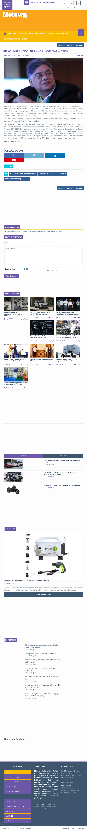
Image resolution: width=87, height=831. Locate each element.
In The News (10, 640)
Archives (9, 816)
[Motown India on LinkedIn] (75, 7)
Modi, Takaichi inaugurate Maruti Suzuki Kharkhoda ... (14, 360)
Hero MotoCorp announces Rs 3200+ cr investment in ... (41, 360)
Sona (27, 179)
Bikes (17, 782)
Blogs (24, 39)
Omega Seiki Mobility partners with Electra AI (41, 653)
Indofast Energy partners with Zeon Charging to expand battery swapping (42, 694)
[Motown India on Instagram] (68, 7)
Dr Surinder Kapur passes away (23, 174)
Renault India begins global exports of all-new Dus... (66, 360)
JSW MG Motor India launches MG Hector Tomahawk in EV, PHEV (56, 2)
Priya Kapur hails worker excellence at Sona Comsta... (67, 313)
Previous (68, 45)
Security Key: (10, 269)
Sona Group (61, 174)
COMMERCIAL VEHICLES (12, 39)
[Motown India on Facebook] (65, 3)
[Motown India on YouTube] (78, 3)
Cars (17, 777)
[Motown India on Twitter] (72, 3)
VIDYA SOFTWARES (78, 829)
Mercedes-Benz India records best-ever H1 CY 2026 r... (41, 336)
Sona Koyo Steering (13, 179)
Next (60, 45)
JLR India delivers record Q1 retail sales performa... (40, 313)
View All (79, 45)
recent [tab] (23, 456)
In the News (12, 33)
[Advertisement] (44, 23)
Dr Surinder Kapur (46, 174)
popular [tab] (63, 456)
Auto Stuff (33, 33)
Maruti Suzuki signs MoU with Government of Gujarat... (15, 383)
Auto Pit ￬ (23, 33)
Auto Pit (9, 772)
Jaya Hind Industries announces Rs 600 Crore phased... (13, 314)
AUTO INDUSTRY (62, 33)
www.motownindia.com (44, 791)
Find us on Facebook (15, 739)
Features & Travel (47, 33)
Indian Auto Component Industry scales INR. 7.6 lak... (67, 336)
